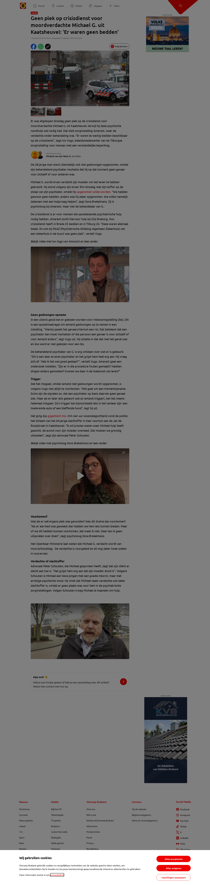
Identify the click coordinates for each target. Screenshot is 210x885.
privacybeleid (57, 874)
